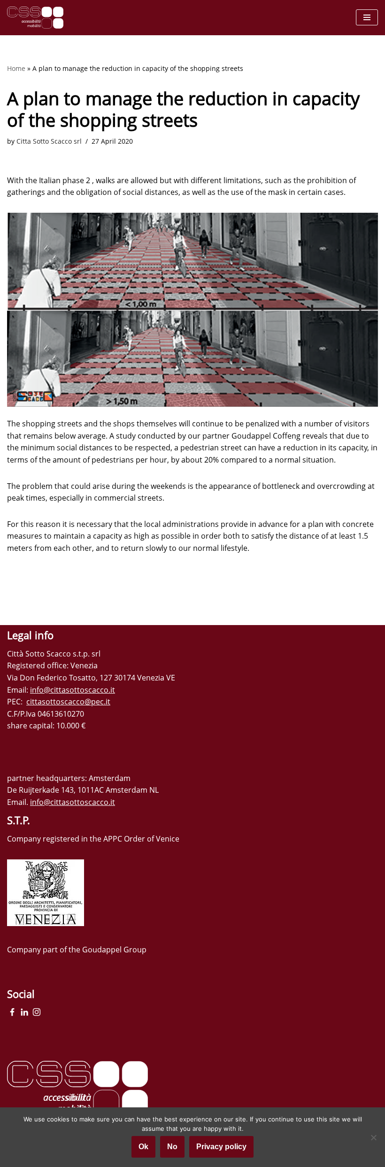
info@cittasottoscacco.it (72, 690)
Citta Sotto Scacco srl (49, 141)
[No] (373, 1137)
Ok (143, 1147)
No (172, 1147)
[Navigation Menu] (367, 17)
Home (16, 68)
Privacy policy (221, 1147)
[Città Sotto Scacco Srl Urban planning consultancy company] (35, 18)
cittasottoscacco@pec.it (68, 701)
